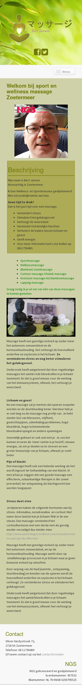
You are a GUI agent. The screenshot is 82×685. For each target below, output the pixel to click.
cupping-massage (32, 283)
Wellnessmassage (32, 265)
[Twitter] (44, 54)
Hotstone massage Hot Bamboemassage (47, 278)
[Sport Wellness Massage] (42, 27)
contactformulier (53, 654)
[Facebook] (37, 54)
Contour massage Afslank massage (43, 274)
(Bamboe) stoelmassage (36, 269)
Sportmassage (30, 261)
